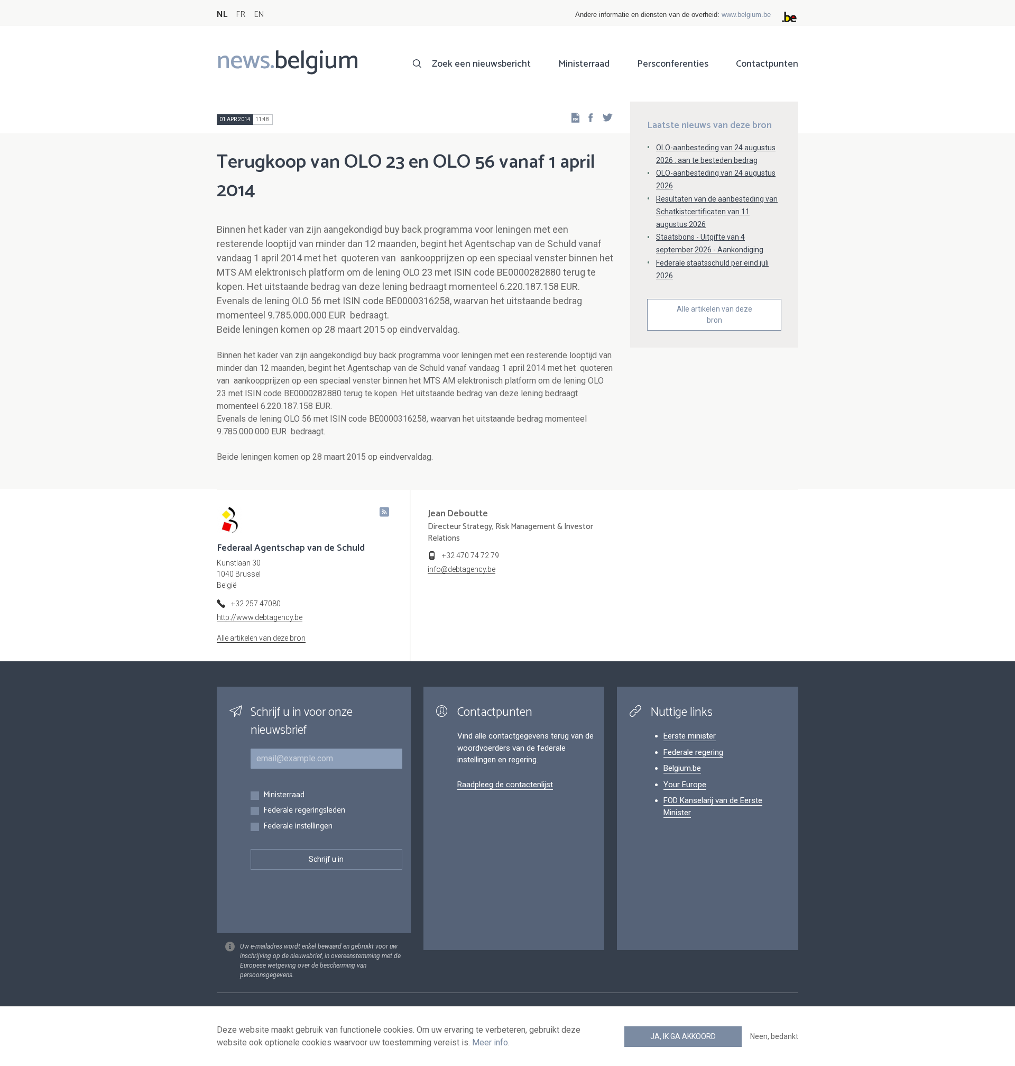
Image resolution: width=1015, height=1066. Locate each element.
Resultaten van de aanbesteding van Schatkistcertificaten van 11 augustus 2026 (717, 212)
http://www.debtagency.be (259, 617)
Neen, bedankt (774, 1036)
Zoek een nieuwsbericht (481, 64)
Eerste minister (689, 736)
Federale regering (693, 752)
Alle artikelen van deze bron (714, 314)
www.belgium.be (746, 15)
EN (259, 14)
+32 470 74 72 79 (470, 555)
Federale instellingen (298, 827)
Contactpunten (767, 64)
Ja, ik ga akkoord (683, 1036)
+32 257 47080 (256, 603)
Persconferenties (672, 64)
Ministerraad (584, 64)
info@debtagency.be (461, 569)
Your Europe (684, 784)
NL (222, 14)
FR (240, 14)
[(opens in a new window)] (587, 117)
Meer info (490, 1042)
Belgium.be (682, 768)
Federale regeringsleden (304, 811)
